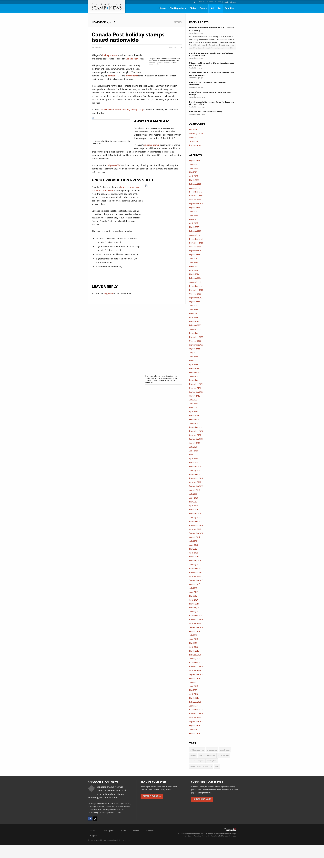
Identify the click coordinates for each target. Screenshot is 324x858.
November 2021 (196, 384)
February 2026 (195, 184)
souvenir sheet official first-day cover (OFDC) (122, 109)
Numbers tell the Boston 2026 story (205, 111)
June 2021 (193, 403)
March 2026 (194, 180)
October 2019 (195, 482)
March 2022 (194, 368)
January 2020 (194, 470)
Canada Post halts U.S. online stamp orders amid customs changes (211, 73)
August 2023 (194, 301)
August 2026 (194, 160)
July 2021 (193, 399)
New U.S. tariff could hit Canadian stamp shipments (207, 83)
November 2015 (196, 666)
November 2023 (196, 290)
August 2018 (194, 537)
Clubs (193, 8)
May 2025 (193, 219)
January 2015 (194, 705)
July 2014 (193, 729)
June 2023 (193, 309)
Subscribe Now (202, 799)
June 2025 (193, 215)
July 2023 (193, 305)
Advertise (209, 2)
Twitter (95, 818)
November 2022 (196, 337)
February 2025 (195, 231)
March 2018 (194, 556)
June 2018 (193, 545)
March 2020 (194, 462)
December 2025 (195, 191)
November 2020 (196, 431)
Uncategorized (195, 145)
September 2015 (196, 674)
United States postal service (201, 766)
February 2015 (195, 702)
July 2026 (193, 164)
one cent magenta (197, 761)
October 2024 (195, 246)
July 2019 (193, 494)
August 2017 (194, 584)
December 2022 (195, 333)
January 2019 (194, 517)
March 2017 (194, 603)
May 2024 (193, 266)
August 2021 (194, 396)
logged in (108, 293)
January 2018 (194, 564)
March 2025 (194, 227)
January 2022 (194, 376)
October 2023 (195, 293)
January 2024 (194, 282)
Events (203, 8)
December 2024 (195, 239)
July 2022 (193, 352)
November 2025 (196, 195)
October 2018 (195, 529)
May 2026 (193, 172)
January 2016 (194, 658)
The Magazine (176, 8)
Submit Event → (152, 796)
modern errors (223, 755)
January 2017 (194, 611)
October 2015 (195, 670)
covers (193, 755)
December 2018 (195, 521)
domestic (111, 75)
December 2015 (195, 662)
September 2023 (196, 297)
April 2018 (193, 552)
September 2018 (196, 533)
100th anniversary (197, 750)
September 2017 (196, 580)
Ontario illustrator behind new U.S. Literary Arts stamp (211, 29)
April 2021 (193, 411)
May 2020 (193, 454)
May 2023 (193, 313)
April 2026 (193, 176)
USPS (217, 766)
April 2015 (193, 694)
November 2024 (196, 242)
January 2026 (194, 188)
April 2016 (193, 647)
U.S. (119, 75)
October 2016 (195, 623)
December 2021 (195, 380)
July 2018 (193, 541)
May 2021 (193, 407)
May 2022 (193, 360)
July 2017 (193, 588)
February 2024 (195, 278)
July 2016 (193, 635)
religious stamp (151, 144)
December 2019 (195, 474)
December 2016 (195, 615)
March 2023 (194, 321)
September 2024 (196, 250)
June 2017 (193, 592)
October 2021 (195, 388)
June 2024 (193, 262)
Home (162, 8)
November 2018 (196, 525)
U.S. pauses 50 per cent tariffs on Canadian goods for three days (211, 64)
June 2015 (193, 686)
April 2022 (193, 364)
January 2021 (194, 423)
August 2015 (194, 678)
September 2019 (196, 486)
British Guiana (212, 750)
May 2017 (193, 596)
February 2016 (195, 654)
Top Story (193, 141)
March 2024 (194, 274)
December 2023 (195, 286)
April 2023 (193, 317)
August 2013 (194, 733)
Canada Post (132, 58)
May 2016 (193, 643)
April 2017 (193, 600)
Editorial (193, 129)
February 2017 (195, 607)
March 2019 (194, 509)
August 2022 (194, 348)
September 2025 (196, 203)
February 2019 (195, 513)
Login (227, 2)
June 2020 (193, 450)
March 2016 (194, 651)
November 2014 (196, 713)
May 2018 (193, 549)
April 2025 (193, 223)
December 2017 (195, 568)
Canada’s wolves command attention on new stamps (210, 93)
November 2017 (196, 572)
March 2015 (194, 698)
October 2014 (195, 717)
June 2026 (193, 168)
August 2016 (194, 631)
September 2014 (196, 721)
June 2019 (193, 498)
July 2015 (193, 682)
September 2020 (196, 439)
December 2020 (195, 427)
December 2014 (195, 709)
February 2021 (195, 419)
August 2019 (194, 490)
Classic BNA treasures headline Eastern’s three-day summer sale (211, 54)
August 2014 (194, 725)
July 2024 (193, 258)
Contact (218, 2)
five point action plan (207, 755)
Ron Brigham (211, 761)
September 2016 (196, 627)
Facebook (90, 818)
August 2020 (194, 443)
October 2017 (195, 576)
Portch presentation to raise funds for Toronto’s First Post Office (211, 103)
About (201, 2)
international (132, 75)
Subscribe (215, 8)
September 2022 (196, 345)
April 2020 (193, 458)
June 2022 (193, 356)
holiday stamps (109, 55)
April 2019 (193, 505)
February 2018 (195, 560)
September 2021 (196, 392)
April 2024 (193, 270)
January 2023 (194, 329)
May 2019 (193, 501)
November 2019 (196, 478)
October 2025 (195, 199)
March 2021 (194, 415)
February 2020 (195, 466)
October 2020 (195, 435)
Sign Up (233, 2)
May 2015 (193, 690)
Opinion (192, 137)
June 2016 (193, 639)
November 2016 (196, 619)
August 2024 (194, 254)
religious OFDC (114, 165)
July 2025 (193, 211)
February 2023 (195, 325)
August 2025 (194, 207)
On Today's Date (196, 133)
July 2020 (193, 447)
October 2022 (195, 341)
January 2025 (194, 235)
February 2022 (195, 372)
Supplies (229, 8)
